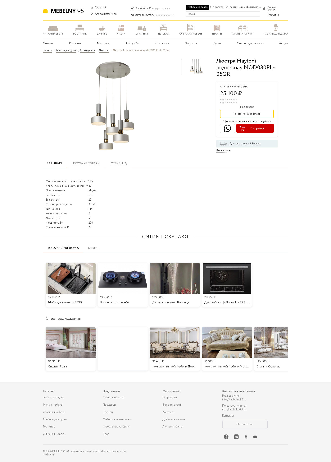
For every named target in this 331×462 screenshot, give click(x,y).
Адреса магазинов (106, 14)
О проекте (217, 7)
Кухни (217, 43)
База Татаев (254, 114)
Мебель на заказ (197, 7)
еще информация (248, 7)
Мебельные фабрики (116, 427)
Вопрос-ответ (171, 405)
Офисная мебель (54, 434)
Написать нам (245, 424)
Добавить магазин (173, 419)
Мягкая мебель (52, 405)
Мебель (93, 249)
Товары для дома (63, 248)
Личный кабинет (173, 427)
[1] (112, 105)
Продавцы (109, 405)
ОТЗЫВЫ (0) (119, 164)
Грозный (100, 7)
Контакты (231, 7)
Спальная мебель (54, 412)
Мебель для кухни (55, 419)
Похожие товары (86, 164)
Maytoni (93, 191)
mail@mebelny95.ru (142, 15)
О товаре (55, 163)
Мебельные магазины (117, 419)
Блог (106, 434)
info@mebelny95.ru (143, 9)
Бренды (108, 412)
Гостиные (49, 427)
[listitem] (71, 349)
